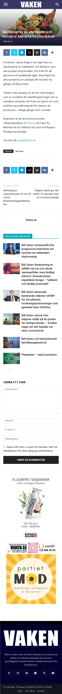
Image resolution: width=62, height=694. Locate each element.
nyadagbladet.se (26, 140)
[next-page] (11, 371)
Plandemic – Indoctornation (39, 354)
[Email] (29, 52)
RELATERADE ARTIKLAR (17, 236)
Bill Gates (29, 123)
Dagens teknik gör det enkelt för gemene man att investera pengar (46, 194)
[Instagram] (18, 673)
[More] (52, 52)
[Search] (57, 4)
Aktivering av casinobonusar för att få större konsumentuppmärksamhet (17, 197)
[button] (5, 4)
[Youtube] (53, 673)
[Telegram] (22, 52)
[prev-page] (5, 371)
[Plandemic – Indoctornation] (11, 358)
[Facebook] (6, 52)
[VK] (44, 52)
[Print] (37, 52)
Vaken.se (31, 219)
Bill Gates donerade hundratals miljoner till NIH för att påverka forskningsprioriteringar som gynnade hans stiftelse (39, 299)
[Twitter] (14, 52)
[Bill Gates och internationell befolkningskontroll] (11, 342)
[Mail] (26, 673)
